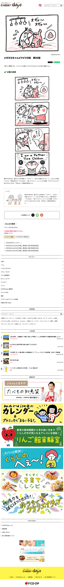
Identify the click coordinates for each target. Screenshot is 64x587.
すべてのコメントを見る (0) (22, 236)
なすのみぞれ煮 (14, 360)
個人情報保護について (8, 535)
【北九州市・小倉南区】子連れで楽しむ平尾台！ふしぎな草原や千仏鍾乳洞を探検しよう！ (35, 336)
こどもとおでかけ (14, 338)
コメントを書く (10, 236)
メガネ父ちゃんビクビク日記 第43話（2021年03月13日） (22, 248)
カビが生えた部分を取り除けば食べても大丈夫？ (23, 344)
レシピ (11, 362)
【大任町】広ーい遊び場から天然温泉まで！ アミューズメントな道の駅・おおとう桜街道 (35, 352)
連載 (2, 295)
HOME (11, 577)
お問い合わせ (6, 532)
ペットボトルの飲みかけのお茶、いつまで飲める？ (24, 368)
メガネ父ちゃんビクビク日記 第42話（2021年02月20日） (22, 250)
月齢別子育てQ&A (6, 302)
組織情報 (4, 528)
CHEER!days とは (7, 525)
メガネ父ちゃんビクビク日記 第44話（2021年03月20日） (22, 245)
